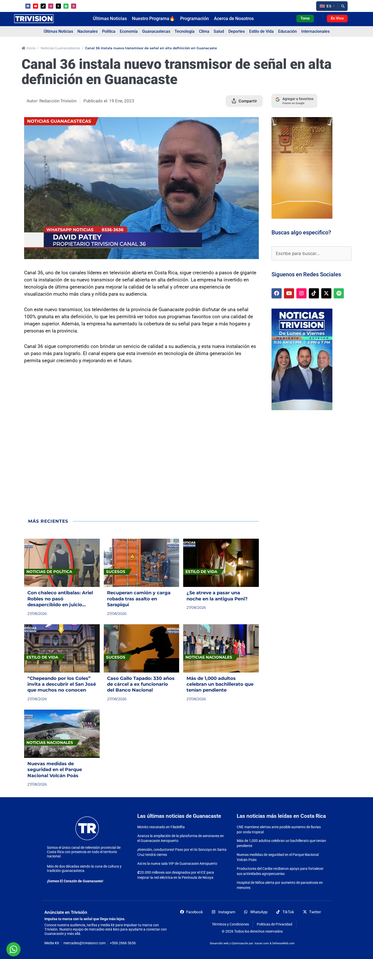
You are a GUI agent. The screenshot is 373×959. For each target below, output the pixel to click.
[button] (327, 6)
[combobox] (311, 253)
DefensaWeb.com (283, 943)
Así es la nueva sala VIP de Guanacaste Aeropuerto (177, 863)
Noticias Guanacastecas (60, 48)
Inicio (31, 48)
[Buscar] (343, 6)
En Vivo (337, 18)
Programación (194, 18)
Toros (305, 18)
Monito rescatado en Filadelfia (161, 827)
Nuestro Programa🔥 (153, 18)
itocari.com (262, 943)
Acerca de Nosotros (234, 18)
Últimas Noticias (110, 18)
